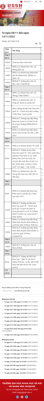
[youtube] (22, 397)
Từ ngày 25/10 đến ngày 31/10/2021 (16, 346)
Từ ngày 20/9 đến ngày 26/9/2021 (15, 365)
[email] (26, 397)
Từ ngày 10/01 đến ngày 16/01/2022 (16, 335)
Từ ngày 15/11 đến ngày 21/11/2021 (16, 302)
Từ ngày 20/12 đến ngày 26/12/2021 (16, 321)
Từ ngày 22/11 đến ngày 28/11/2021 (16, 306)
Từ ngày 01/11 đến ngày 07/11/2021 (16, 342)
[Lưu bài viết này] (40, 43)
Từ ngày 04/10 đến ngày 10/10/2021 (16, 358)
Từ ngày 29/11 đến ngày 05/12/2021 (16, 309)
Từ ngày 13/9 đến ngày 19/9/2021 (15, 369)
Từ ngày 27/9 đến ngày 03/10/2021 (15, 361)
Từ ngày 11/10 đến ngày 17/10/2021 (16, 354)
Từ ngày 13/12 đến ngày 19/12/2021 (16, 317)
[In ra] (36, 43)
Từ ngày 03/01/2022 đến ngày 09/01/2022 (17, 329)
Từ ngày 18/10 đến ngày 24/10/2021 (16, 350)
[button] (25, 2)
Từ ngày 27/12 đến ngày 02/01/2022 (16, 325)
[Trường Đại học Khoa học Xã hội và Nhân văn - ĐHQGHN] (3, 6)
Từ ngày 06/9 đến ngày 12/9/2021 (15, 373)
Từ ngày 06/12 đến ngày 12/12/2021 (16, 313)
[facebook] (17, 397)
